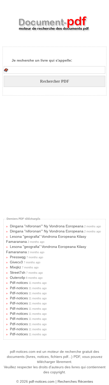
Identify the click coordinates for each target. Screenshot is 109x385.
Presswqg (18, 257)
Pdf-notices (19, 283)
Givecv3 (16, 262)
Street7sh (17, 272)
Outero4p (17, 278)
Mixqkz (15, 267)
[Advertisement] (50, 154)
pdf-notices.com (42, 381)
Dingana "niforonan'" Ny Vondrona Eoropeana (46, 226)
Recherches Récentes (75, 381)
